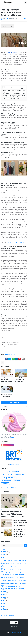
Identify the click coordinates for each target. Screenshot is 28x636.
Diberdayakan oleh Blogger (9, 487)
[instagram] (7, 445)
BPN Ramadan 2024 (11, 7)
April (4, 557)
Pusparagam (5, 483)
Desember (5, 596)
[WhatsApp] (13, 359)
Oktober (5, 551)
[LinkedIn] (16, 359)
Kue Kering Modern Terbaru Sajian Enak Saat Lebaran (7, 379)
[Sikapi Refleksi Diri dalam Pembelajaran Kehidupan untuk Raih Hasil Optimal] (6, 523)
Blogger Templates (17, 632)
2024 (4, 554)
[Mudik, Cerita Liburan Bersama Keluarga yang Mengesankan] (21, 373)
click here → (12, 437)
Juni (4, 606)
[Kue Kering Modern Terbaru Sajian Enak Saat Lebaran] (7, 373)
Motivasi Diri (17, 480)
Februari (5, 591)
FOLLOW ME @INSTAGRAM (7, 616)
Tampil (9, 26)
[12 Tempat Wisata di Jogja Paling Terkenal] (7, 389)
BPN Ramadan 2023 (7, 474)
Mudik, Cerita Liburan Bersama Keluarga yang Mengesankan (20, 380)
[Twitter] (9, 359)
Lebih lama (23, 406)
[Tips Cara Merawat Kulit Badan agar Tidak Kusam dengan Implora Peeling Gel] (14, 501)
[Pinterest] (19, 359)
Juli (4, 599)
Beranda (3, 7)
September (5, 553)
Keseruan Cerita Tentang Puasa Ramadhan (11, 573)
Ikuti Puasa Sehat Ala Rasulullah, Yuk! (10, 586)
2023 (4, 594)
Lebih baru (4, 406)
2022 (4, 603)
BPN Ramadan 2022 (14, 471)
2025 (4, 550)
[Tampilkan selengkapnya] (2, 362)
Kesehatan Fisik (11, 477)
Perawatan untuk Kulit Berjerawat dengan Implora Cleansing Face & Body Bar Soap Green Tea (19, 534)
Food (3, 477)
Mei (3, 556)
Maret (4, 559)
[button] (2, 2)
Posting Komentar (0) (14, 402)
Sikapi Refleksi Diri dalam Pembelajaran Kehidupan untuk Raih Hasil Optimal (20, 523)
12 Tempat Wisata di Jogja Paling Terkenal (6, 396)
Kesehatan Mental (6, 480)
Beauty (4, 471)
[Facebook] (6, 359)
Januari (5, 592)
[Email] (23, 359)
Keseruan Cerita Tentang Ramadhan (15, 242)
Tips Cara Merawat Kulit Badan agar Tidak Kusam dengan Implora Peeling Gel (12, 514)
